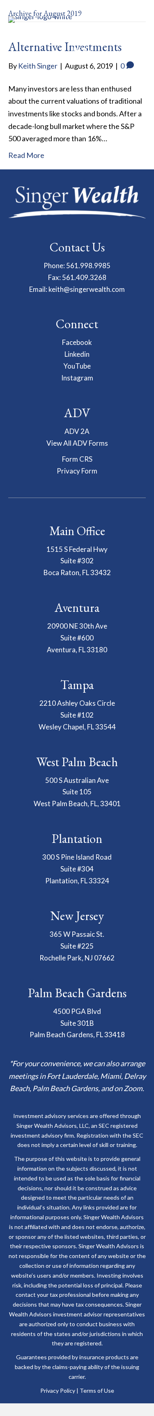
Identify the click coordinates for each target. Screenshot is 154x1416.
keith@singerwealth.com (86, 289)
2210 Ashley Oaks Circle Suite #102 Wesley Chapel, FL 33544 (77, 715)
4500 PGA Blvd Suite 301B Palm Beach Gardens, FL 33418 (77, 1023)
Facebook (77, 342)
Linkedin (77, 354)
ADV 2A (77, 431)
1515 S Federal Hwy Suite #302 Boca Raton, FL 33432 (77, 561)
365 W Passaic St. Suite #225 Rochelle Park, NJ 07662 (77, 946)
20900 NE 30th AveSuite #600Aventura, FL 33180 (77, 638)
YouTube (77, 366)
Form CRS (77, 459)
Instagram (77, 377)
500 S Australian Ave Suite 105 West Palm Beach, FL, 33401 (77, 792)
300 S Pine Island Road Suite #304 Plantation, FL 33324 (77, 869)
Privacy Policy (57, 1390)
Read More (26, 155)
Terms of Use (97, 1390)
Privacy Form (77, 471)
